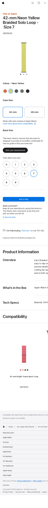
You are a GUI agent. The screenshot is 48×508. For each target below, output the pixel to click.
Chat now (26, 231)
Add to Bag (23, 199)
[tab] (20, 74)
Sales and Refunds (33, 492)
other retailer (37, 481)
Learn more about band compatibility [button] (18, 124)
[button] (33, 3)
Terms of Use (20, 492)
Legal (44, 492)
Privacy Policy (8, 492)
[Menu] (45, 3)
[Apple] (4, 426)
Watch (11, 427)
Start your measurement (15, 150)
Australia (6, 485)
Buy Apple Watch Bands (25, 427)
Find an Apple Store (24, 481)
